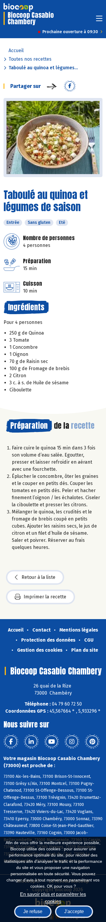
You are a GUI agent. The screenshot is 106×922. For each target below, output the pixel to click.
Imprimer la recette (45, 597)
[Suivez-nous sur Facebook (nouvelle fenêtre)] (11, 741)
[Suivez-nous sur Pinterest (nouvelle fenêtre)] (92, 741)
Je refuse (32, 911)
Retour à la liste (38, 577)
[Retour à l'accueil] (18, 7)
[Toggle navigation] (99, 20)
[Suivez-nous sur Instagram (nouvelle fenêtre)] (71, 741)
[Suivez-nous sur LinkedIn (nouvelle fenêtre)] (31, 741)
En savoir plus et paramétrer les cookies (53, 897)
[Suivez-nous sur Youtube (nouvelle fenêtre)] (51, 741)
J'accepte (74, 911)
